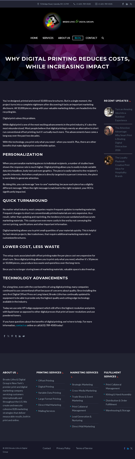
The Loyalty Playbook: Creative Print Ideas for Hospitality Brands (122, 166)
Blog (78, 37)
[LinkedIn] (127, 4)
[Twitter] (131, 4)
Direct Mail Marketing (49, 404)
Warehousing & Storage (118, 410)
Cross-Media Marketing (84, 390)
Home (34, 37)
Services (48, 37)
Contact (91, 37)
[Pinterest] (12, 336)
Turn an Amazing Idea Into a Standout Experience (123, 115)
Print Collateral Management (80, 408)
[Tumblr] (16, 336)
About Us (64, 37)
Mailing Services (46, 410)
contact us (21, 325)
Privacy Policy (63, 448)
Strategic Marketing (82, 384)
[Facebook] (123, 4)
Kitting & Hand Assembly (118, 394)
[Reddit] (24, 336)
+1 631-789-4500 (83, 4)
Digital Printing (46, 386)
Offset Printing (46, 380)
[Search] (102, 38)
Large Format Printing (49, 398)
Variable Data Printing (49, 392)
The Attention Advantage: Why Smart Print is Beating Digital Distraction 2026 (123, 138)
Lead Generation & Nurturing (81, 418)
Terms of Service (84, 448)
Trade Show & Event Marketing (82, 398)
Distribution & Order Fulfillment (116, 402)
